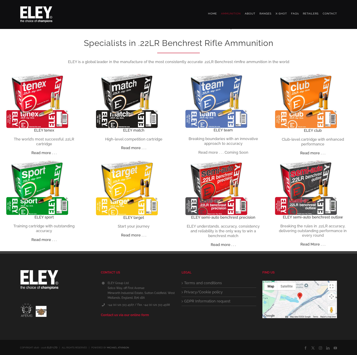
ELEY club (313, 130)
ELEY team (223, 130)
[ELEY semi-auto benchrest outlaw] (306, 161)
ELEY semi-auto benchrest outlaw (313, 217)
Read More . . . (312, 244)
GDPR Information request (207, 301)
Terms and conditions (203, 283)
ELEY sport (44, 217)
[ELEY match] (127, 74)
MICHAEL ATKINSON (118, 347)
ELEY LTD (52, 347)
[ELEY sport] (37, 161)
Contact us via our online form (125, 315)
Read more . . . (44, 153)
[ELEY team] (216, 74)
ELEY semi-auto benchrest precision (223, 217)
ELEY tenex (44, 130)
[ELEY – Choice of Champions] (57, 281)
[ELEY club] (306, 74)
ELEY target (133, 217)
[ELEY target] (127, 161)
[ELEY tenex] (37, 74)
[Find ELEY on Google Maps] (299, 283)
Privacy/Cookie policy (203, 292)
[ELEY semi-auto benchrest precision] (216, 161)
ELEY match (133, 130)
